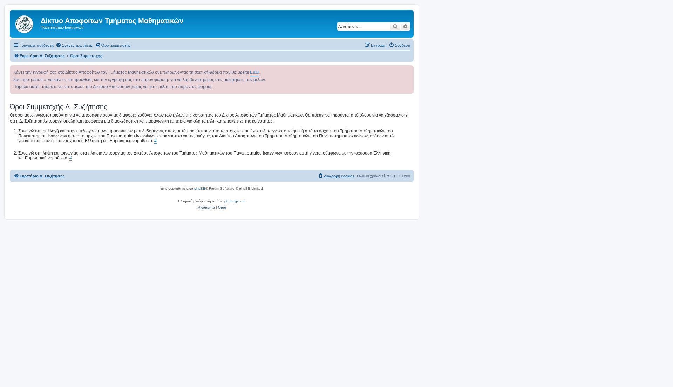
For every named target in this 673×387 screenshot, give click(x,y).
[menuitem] (74, 45)
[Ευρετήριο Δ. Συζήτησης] (26, 23)
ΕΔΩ (254, 72)
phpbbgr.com (234, 201)
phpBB (199, 188)
